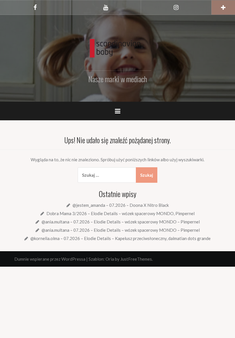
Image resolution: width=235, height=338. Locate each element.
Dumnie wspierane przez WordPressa (49, 259)
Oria (109, 259)
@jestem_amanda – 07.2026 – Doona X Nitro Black (121, 205)
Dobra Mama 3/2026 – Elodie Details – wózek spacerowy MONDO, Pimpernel (120, 213)
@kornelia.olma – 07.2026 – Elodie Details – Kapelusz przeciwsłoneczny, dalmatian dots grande (120, 238)
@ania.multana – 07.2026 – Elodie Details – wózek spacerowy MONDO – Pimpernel (121, 221)
